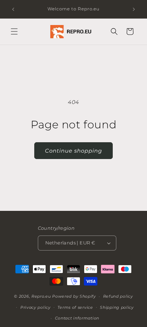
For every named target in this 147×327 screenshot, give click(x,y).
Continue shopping (73, 150)
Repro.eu (41, 296)
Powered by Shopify (74, 296)
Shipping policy (117, 307)
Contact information (77, 318)
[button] (14, 31)
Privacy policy (35, 307)
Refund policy (118, 296)
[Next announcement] (134, 9)
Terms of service (75, 307)
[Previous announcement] (13, 9)
